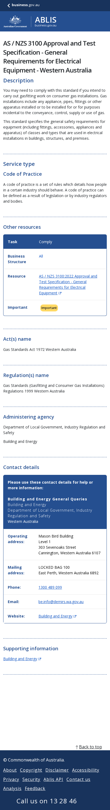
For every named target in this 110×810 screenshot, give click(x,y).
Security (31, 779)
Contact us (78, 779)
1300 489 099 (50, 587)
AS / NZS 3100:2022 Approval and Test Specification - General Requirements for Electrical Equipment (68, 284)
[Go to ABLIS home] (30, 21)
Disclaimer (57, 770)
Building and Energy (57, 616)
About (10, 770)
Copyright (31, 770)
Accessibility (85, 770)
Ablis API (53, 779)
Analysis (12, 788)
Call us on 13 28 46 (47, 800)
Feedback (35, 788)
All (41, 256)
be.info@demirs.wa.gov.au (61, 601)
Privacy (11, 779)
